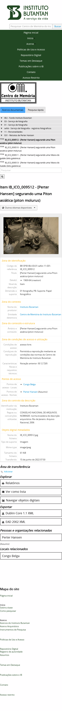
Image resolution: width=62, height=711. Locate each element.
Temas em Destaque (31, 60)
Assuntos (4, 654)
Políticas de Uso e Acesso (31, 49)
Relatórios (12, 483)
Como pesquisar (8, 610)
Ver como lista (15, 492)
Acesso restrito (7, 694)
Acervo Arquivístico (9, 626)
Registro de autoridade (11, 651)
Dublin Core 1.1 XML (19, 513)
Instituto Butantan (29, 306)
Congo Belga (29, 384)
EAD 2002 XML (15, 522)
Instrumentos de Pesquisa (13, 629)
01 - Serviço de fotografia (15, 124)
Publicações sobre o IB (31, 66)
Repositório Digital (31, 55)
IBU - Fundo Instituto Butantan (18, 118)
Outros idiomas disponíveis (18, 207)
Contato (31, 72)
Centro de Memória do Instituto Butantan (40, 314)
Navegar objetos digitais (22, 500)
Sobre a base (6, 607)
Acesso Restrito (31, 77)
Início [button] (30, 38)
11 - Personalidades (13, 131)
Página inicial (31, 32)
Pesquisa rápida (35, 109)
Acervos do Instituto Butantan (15, 623)
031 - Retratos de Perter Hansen (19, 135)
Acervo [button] (30, 43)
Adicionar (8, 471)
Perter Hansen (30, 391)
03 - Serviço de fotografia (15, 121)
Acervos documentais (12, 109)
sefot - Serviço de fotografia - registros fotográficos (27, 128)
